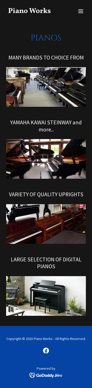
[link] (34, 11)
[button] (81, 11)
